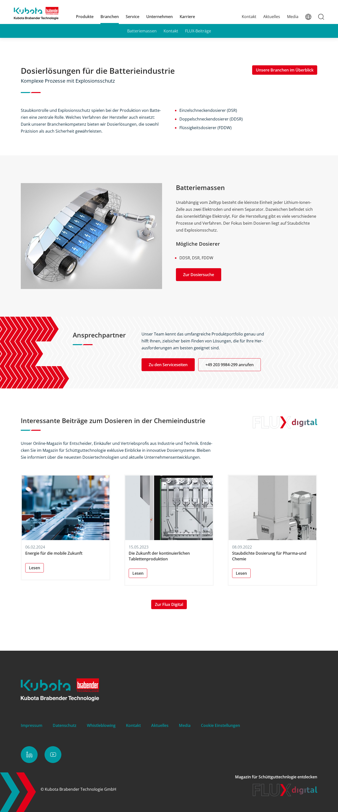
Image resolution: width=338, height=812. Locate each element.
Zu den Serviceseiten (168, 364)
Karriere (187, 16)
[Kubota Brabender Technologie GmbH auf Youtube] (53, 754)
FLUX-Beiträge (198, 31)
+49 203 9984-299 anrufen (229, 364)
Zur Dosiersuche (198, 274)
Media (292, 16)
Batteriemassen (142, 31)
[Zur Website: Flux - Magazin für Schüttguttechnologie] (285, 794)
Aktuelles (271, 16)
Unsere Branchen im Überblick (285, 70)
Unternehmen (159, 16)
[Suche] (321, 16)
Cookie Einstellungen (220, 725)
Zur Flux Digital (169, 604)
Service (132, 16)
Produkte (85, 16)
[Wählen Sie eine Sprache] (308, 16)
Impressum (31, 725)
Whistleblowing (101, 725)
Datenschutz (64, 725)
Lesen (34, 568)
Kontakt (249, 16)
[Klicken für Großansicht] (91, 236)
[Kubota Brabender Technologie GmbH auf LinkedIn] (29, 754)
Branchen (109, 16)
